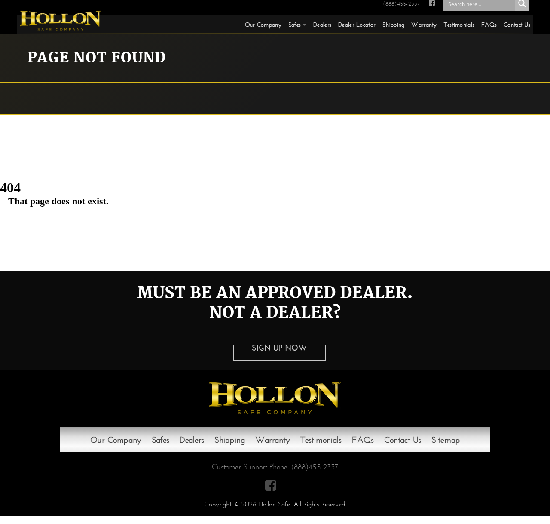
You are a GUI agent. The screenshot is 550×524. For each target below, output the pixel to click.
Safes (294, 24)
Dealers (322, 24)
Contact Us (517, 24)
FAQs (489, 24)
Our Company (263, 24)
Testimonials (459, 24)
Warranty (424, 24)
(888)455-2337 (401, 3)
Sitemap (445, 440)
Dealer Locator (357, 24)
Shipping (393, 24)
